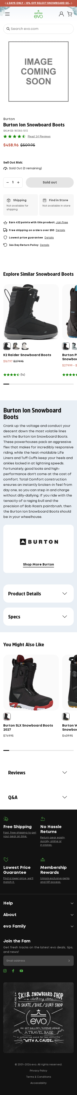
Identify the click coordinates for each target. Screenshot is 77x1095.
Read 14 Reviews (39, 136)
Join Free (62, 222)
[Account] (61, 14)
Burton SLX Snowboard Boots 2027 (28, 727)
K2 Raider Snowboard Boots (27, 355)
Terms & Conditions (38, 1077)
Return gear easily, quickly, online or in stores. (52, 841)
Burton (9, 119)
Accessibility (38, 1083)
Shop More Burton (38, 564)
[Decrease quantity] (7, 182)
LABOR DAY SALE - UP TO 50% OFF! (42, 3)
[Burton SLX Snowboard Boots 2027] (31, 683)
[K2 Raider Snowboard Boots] (31, 312)
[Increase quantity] (18, 182)
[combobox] (38, 29)
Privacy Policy (38, 1071)
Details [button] (60, 230)
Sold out (50, 182)
